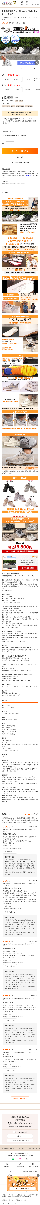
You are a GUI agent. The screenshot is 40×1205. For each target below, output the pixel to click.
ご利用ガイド (29, 176)
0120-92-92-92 (21, 1123)
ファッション (20, 1148)
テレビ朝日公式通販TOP (8, 1148)
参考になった (11, 852)
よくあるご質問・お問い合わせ (20, 1140)
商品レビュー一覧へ (19, 1098)
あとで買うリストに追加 (21, 162)
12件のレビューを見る (18, 23)
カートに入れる (22, 150)
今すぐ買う (20, 157)
